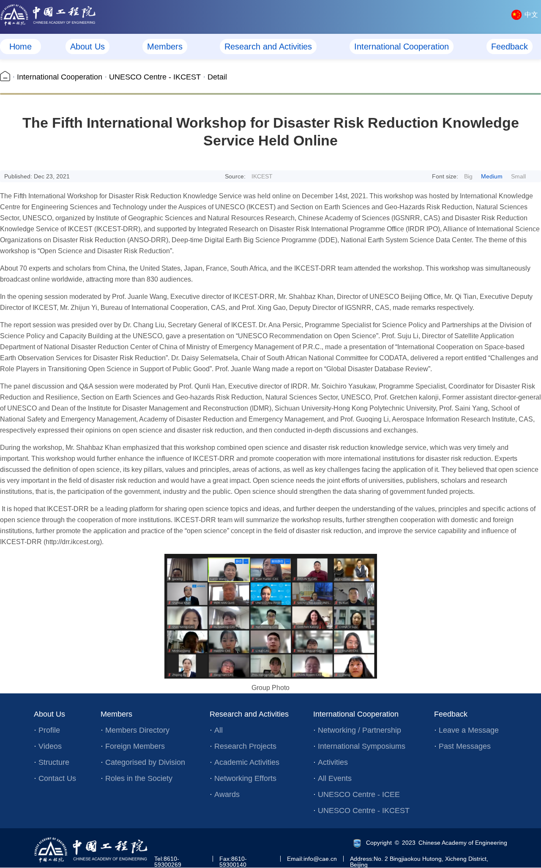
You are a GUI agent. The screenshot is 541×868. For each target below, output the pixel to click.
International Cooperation (401, 46)
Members (165, 46)
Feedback (509, 46)
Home (20, 46)
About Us (87, 46)
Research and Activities (268, 46)
